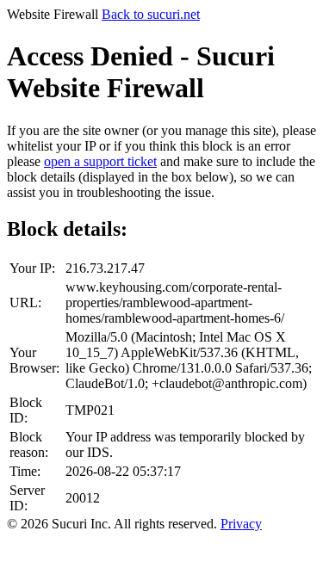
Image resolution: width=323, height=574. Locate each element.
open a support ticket (100, 161)
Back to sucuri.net (151, 14)
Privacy (241, 523)
